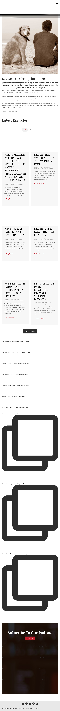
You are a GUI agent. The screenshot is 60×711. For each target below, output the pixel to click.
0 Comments (20, 184)
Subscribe (30, 638)
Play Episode (10, 199)
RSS (42, 679)
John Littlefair (15, 183)
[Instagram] (26, 703)
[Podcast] (37, 703)
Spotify (42, 657)
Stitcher (41, 668)
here (15, 111)
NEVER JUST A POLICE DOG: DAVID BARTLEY (14, 232)
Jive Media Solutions (35, 708)
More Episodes (30, 331)
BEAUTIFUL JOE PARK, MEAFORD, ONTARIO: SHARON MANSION (44, 291)
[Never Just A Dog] (6, 7)
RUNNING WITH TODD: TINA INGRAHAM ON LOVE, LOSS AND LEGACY (14, 290)
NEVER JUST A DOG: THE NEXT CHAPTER (44, 232)
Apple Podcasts (42, 646)
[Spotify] (30, 703)
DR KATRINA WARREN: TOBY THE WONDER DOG (44, 159)
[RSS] (33, 703)
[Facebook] (23, 703)
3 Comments (20, 301)
